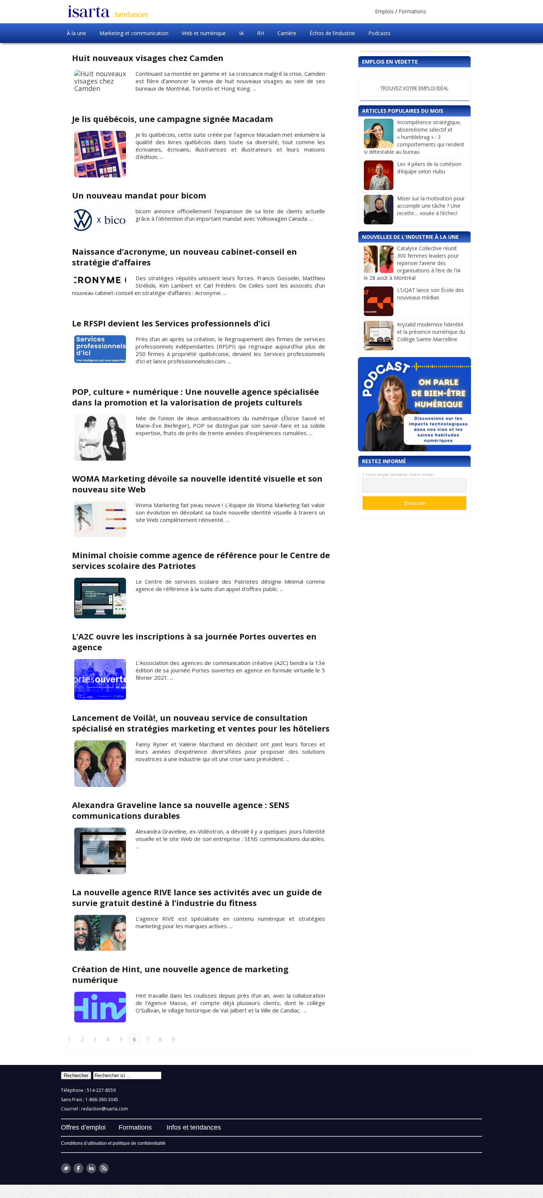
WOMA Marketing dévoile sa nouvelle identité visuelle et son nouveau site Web (197, 484)
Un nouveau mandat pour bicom (139, 195)
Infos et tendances (194, 1127)
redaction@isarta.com (104, 1109)
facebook (78, 1168)
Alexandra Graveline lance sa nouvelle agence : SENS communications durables (180, 810)
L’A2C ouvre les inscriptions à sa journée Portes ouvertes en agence (194, 641)
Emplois (384, 11)
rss (104, 1168)
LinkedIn (91, 1168)
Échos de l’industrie (332, 33)
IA (241, 33)
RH (260, 33)
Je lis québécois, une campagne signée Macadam (172, 118)
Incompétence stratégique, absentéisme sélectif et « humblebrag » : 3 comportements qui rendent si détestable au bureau (414, 137)
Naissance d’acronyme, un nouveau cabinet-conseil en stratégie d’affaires (184, 257)
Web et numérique (204, 33)
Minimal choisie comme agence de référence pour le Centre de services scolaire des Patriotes (201, 560)
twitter (66, 1168)
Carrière (286, 33)
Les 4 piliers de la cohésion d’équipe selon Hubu (429, 167)
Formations (412, 11)
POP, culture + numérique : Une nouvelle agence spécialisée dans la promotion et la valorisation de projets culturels (195, 397)
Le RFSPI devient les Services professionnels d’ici (171, 323)
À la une (76, 33)
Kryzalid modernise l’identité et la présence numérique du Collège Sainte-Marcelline (431, 332)
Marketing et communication (133, 33)
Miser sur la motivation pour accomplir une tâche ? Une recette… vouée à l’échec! (431, 206)
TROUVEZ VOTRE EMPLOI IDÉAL (414, 88)
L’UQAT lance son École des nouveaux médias (430, 293)
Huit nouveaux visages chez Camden (147, 57)
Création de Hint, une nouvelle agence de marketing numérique (180, 974)
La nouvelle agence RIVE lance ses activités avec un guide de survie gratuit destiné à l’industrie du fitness (197, 897)
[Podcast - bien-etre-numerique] (414, 404)
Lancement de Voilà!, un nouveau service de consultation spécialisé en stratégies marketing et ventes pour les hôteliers (200, 723)
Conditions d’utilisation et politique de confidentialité (113, 1143)
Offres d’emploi (83, 1127)
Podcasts (379, 33)
